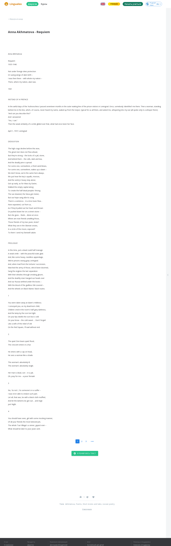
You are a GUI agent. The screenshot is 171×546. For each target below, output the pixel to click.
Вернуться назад (16, 19)
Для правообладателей (58, 545)
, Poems (78, 504)
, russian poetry (108, 504)
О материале (87, 509)
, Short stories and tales (92, 504)
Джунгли (30, 545)
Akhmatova (70, 504)
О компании (8, 545)
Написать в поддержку (141, 545)
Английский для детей (95, 545)
